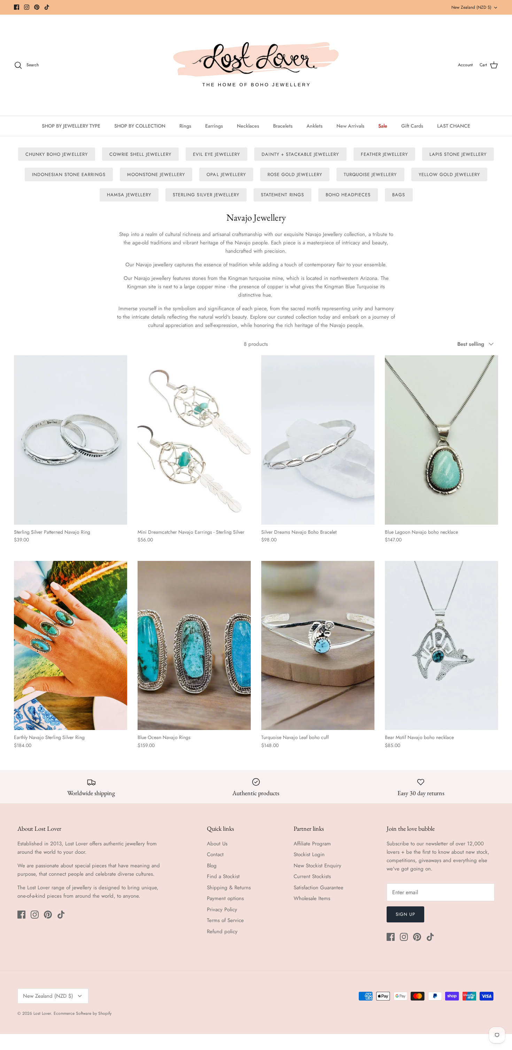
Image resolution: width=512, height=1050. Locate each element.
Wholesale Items (312, 898)
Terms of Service (225, 920)
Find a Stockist (223, 876)
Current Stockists (312, 876)
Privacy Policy (222, 909)
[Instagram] (26, 7)
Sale (382, 125)
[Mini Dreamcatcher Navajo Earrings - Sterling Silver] (194, 439)
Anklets (315, 125)
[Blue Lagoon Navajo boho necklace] (441, 439)
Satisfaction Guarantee (318, 887)
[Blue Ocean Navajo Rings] (194, 645)
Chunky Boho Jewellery (56, 154)
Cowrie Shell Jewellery (140, 154)
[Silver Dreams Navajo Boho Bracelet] (317, 439)
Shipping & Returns (229, 887)
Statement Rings (282, 194)
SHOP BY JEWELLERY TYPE (71, 125)
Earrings (214, 125)
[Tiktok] (46, 7)
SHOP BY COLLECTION (139, 125)
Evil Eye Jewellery (216, 154)
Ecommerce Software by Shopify (82, 1013)
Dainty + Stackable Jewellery (300, 154)
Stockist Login (309, 854)
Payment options (225, 898)
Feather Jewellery (384, 154)
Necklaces (248, 125)
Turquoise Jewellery (370, 174)
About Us (217, 843)
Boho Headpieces (348, 194)
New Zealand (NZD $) (471, 7)
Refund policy (222, 931)
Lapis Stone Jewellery (458, 154)
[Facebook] (16, 7)
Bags (398, 194)
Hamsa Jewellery (129, 194)
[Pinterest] (36, 7)
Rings (185, 125)
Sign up (405, 914)
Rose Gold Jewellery (294, 174)
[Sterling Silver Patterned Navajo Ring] (70, 439)
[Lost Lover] (256, 65)
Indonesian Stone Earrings (69, 174)
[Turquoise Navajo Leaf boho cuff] (317, 645)
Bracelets (283, 125)
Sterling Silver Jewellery (206, 194)
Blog (212, 865)
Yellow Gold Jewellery (449, 174)
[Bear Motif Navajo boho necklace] (441, 645)
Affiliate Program (312, 843)
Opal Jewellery (226, 174)
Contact (215, 854)
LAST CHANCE (453, 125)
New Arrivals (350, 125)
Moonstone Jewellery (156, 174)
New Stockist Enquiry (317, 865)
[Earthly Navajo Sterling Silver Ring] (70, 645)
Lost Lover (42, 1013)
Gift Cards (412, 125)
